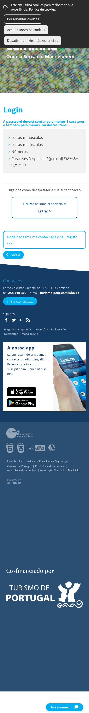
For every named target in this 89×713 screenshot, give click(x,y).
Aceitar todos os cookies (26, 30)
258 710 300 (17, 293)
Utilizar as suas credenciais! (44, 207)
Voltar (16, 254)
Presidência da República (50, 466)
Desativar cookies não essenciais (32, 40)
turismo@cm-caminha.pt (59, 293)
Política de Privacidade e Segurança (47, 461)
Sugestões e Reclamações (51, 329)
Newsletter (11, 334)
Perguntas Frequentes (18, 329)
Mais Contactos (20, 301)
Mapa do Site (30, 334)
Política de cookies (42, 9)
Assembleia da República (22, 470)
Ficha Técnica (15, 461)
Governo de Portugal (19, 466)
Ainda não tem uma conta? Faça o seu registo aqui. (42, 240)
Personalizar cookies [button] (23, 19)
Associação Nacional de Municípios (60, 470)
